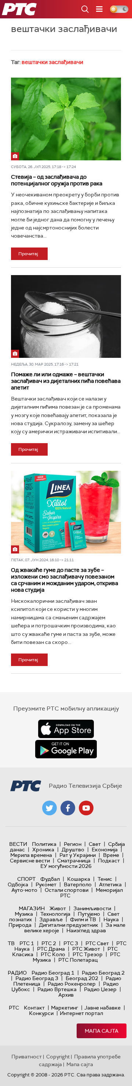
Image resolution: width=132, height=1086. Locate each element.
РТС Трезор (88, 954)
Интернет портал (81, 1013)
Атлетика (110, 884)
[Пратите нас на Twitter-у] (49, 808)
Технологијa (55, 914)
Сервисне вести (30, 860)
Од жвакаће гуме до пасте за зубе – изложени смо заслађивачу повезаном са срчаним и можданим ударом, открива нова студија (64, 580)
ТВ (11, 943)
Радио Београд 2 (103, 972)
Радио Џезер (100, 989)
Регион (72, 844)
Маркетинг (64, 1007)
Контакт (34, 1007)
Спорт (26, 879)
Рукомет (46, 884)
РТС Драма (51, 949)
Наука (111, 919)
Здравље (51, 919)
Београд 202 (82, 978)
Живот (58, 908)
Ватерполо (78, 884)
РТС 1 (26, 943)
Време (111, 855)
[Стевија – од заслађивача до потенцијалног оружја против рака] (66, 119)
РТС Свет (97, 943)
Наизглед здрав (86, 930)
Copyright (58, 1056)
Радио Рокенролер (72, 983)
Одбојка (18, 884)
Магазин (32, 908)
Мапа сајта (101, 1031)
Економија (105, 849)
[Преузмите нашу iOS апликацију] (66, 729)
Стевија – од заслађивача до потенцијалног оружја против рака (56, 180)
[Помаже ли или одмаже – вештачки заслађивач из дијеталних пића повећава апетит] (66, 316)
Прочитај (28, 254)
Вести (18, 844)
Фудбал (50, 879)
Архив (66, 994)
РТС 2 (48, 943)
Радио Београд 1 (53, 972)
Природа (20, 925)
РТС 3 (70, 943)
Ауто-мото (24, 890)
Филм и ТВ (83, 919)
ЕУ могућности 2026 (66, 866)
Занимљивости (92, 908)
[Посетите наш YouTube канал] (86, 808)
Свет (95, 844)
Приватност (26, 1056)
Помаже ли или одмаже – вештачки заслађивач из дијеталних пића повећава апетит (66, 381)
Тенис (105, 879)
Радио (17, 972)
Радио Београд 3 (36, 978)
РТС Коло (53, 954)
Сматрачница (74, 860)
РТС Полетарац (78, 960)
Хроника (43, 849)
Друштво (73, 849)
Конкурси (41, 1013)
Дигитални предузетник (68, 925)
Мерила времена (31, 855)
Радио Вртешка (57, 989)
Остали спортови (66, 890)
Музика (24, 914)
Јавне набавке (102, 1007)
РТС (14, 1007)
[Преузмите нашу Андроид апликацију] (66, 749)
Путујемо (89, 914)
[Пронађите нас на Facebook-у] (67, 808)
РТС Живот (86, 949)
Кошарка (78, 879)
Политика (44, 844)
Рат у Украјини (77, 855)
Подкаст (109, 860)
